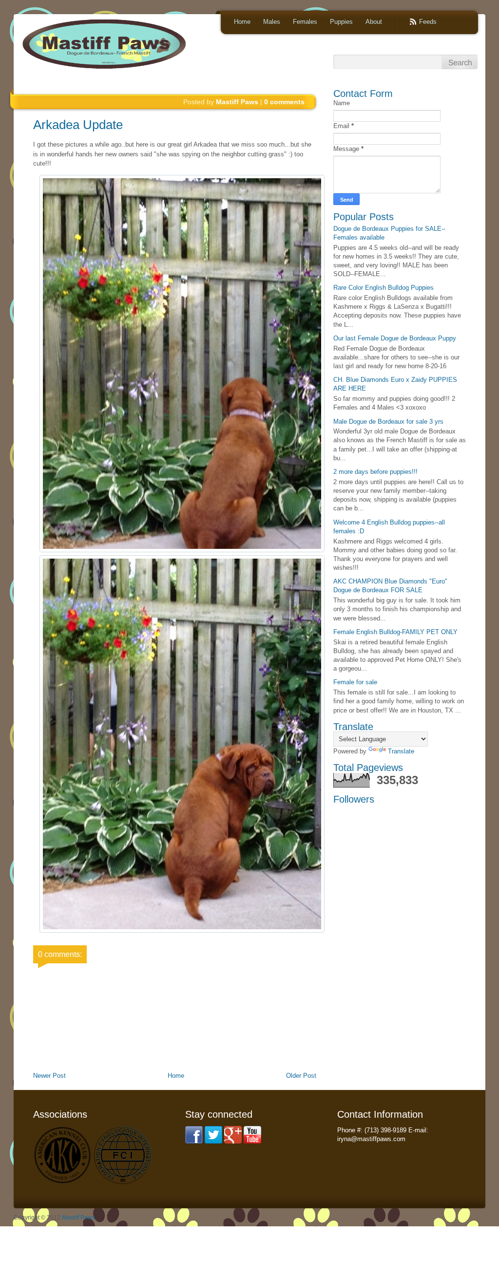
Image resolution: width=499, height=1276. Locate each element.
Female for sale (355, 682)
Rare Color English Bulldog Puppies (383, 287)
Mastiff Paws (78, 1217)
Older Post (301, 1075)
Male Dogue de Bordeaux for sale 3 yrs (388, 421)
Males (271, 21)
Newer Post (49, 1075)
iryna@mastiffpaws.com (371, 1139)
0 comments (284, 102)
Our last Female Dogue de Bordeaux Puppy (394, 338)
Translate (401, 751)
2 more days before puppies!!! (375, 471)
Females (305, 21)
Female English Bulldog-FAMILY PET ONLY (395, 632)
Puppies (341, 21)
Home (242, 21)
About (373, 21)
